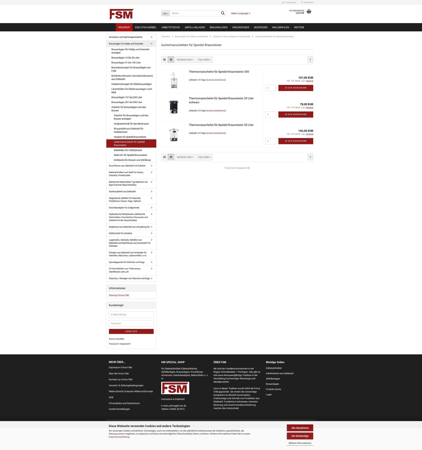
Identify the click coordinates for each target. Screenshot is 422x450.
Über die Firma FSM (119, 373)
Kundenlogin (290, 2)
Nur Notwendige (300, 436)
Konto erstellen (116, 339)
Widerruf (124, 27)
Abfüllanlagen (195, 27)
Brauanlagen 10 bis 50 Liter (125, 57)
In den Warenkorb (295, 88)
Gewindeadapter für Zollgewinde (124, 207)
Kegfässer (260, 27)
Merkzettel (308, 2)
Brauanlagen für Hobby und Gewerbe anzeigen (130, 51)
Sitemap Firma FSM (119, 295)
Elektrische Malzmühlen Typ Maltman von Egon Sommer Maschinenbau (128, 183)
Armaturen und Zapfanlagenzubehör (125, 37)
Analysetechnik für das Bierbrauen (131, 123)
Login (269, 394)
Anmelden (131, 331)
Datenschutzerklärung (119, 437)
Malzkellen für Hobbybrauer (128, 150)
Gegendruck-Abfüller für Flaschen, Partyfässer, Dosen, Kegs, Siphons (125, 199)
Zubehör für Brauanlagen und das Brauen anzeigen (131, 117)
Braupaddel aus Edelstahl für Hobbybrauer (128, 130)
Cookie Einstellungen (119, 409)
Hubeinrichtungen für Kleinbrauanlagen (131, 84)
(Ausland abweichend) (216, 80)
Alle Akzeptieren (300, 428)
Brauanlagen (218, 27)
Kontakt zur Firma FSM (120, 379)
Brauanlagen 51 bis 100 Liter (126, 62)
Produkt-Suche (273, 389)
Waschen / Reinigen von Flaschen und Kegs (129, 278)
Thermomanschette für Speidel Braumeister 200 (219, 71)
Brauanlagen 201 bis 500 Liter (126, 102)
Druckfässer (240, 27)
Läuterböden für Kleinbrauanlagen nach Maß (131, 91)
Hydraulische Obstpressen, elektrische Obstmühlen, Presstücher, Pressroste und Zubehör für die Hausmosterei (128, 217)
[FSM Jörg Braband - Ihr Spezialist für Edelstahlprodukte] (132, 14)
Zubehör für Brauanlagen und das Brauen (128, 109)
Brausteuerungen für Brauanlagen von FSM (131, 69)
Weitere (299, 27)
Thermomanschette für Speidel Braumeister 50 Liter (221, 124)
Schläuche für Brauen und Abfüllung (132, 160)
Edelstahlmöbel (146, 27)
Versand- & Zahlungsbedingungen (126, 385)
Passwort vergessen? (120, 343)
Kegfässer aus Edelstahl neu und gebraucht (129, 227)
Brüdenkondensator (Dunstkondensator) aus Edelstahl (132, 77)
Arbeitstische (171, 27)
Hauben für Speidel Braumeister (130, 137)
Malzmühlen (280, 27)
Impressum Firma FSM (120, 367)
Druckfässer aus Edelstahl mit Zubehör (127, 165)
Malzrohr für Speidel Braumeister (130, 155)
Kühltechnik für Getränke (120, 233)
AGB (111, 397)
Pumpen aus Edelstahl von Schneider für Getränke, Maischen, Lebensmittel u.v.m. (128, 254)
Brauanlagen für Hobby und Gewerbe (126, 43)
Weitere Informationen (300, 443)
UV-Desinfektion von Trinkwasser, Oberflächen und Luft (125, 270)
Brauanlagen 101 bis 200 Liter (126, 97)
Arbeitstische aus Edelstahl (279, 373)
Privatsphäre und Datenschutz (124, 403)
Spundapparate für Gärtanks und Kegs (127, 262)
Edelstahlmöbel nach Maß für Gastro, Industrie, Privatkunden (126, 174)
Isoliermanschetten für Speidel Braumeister (129, 143)
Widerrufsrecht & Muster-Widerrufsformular (131, 391)
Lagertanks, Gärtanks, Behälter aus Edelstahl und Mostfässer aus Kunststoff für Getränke (130, 243)
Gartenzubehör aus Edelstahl (122, 191)
